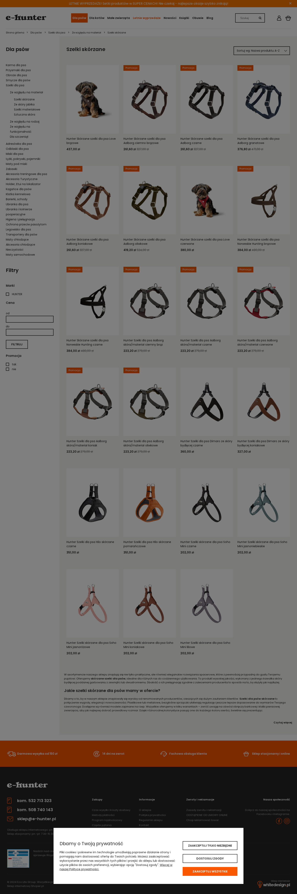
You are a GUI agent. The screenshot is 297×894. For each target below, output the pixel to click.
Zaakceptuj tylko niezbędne (210, 846)
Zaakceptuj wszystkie (210, 871)
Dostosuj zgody (210, 858)
